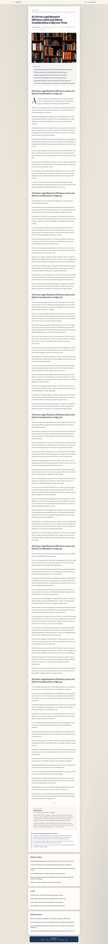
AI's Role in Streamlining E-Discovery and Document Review (50, 78)
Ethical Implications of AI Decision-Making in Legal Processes (50, 72)
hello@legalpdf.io (54, 938)
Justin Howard (36, 27)
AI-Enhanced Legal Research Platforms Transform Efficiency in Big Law (53, 69)
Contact (41, 846)
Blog (86, 2)
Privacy (45, 846)
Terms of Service (61, 939)
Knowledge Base (92, 2)
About (37, 846)
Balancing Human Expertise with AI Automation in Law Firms (50, 75)
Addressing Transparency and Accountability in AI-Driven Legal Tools (52, 80)
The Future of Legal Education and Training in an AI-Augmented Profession (54, 83)
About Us (42, 939)
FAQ (66, 939)
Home (33, 10)
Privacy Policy (53, 939)
